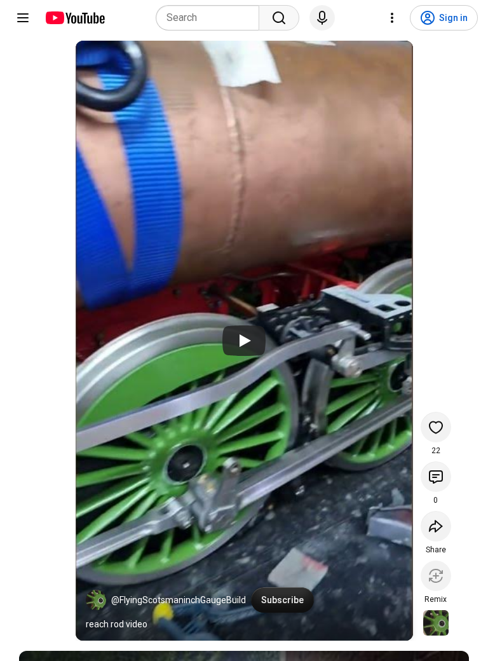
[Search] (279, 18)
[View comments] (436, 476)
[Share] (436, 526)
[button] (96, 600)
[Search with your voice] (322, 18)
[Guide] (22, 17)
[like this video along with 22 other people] (436, 427)
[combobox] (211, 17)
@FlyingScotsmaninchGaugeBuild (178, 600)
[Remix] (436, 576)
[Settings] (392, 17)
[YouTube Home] (75, 18)
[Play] (244, 340)
